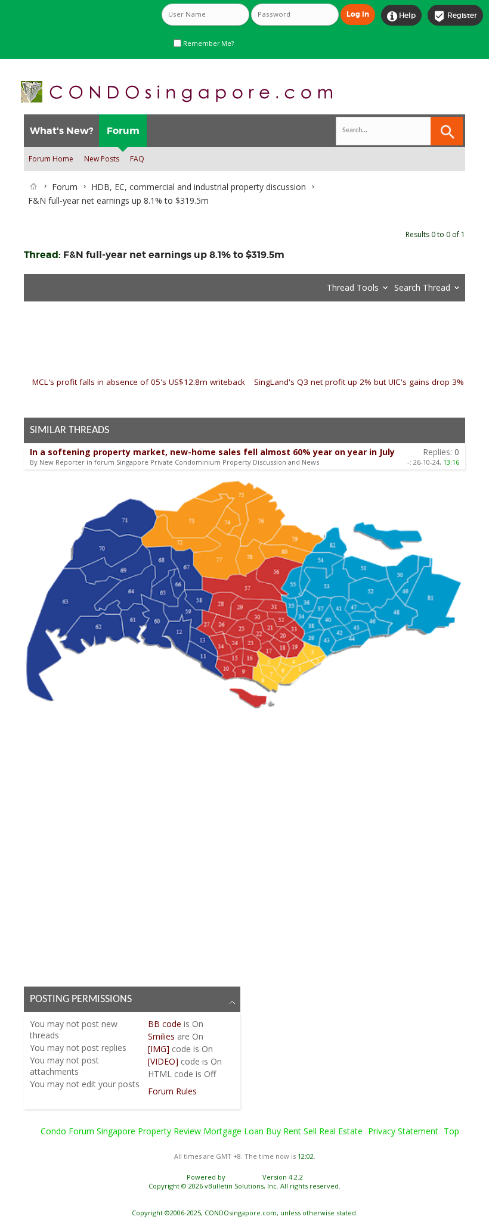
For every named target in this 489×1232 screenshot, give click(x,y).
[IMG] (158, 1048)
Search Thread (422, 287)
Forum (123, 131)
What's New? (61, 131)
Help (401, 16)
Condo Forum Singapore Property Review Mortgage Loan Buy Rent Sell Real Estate (202, 1131)
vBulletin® (244, 1176)
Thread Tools (353, 287)
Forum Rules (172, 1091)
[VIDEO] (163, 1061)
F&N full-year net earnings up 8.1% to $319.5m (173, 254)
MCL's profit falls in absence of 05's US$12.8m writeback (138, 382)
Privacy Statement (403, 1131)
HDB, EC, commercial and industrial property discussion (198, 186)
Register (455, 16)
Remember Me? (207, 43)
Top (451, 1131)
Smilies (161, 1036)
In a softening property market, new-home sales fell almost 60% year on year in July (212, 452)
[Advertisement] (244, 845)
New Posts (101, 159)
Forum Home (51, 159)
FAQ (137, 159)
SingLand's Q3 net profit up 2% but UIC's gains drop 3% (359, 382)
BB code (164, 1023)
